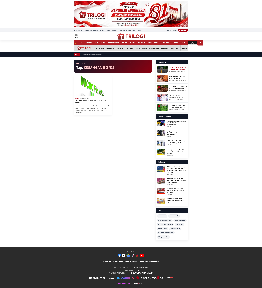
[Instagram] (137, 255)
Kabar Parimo (175, 48)
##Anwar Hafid (173, 216)
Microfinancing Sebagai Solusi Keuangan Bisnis (90, 101)
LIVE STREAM (183, 30)
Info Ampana (100, 48)
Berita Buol (130, 48)
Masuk (175, 30)
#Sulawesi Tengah (180, 220)
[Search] (200, 42)
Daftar (169, 30)
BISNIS (132, 43)
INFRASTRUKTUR (113, 43)
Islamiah (115, 30)
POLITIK (124, 43)
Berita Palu (164, 48)
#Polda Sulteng (175, 228)
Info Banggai (110, 48)
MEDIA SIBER (131, 261)
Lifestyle (122, 30)
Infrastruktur (94, 30)
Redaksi (107, 261)
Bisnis (87, 30)
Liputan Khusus (131, 30)
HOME (82, 43)
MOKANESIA (124, 283)
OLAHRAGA (166, 43)
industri (108, 30)
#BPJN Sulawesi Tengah (165, 224)
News (75, 30)
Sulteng (80, 30)
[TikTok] (132, 255)
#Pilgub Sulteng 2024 (164, 220)
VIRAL (183, 43)
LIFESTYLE (141, 43)
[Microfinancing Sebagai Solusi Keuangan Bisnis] (93, 85)
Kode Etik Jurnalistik (149, 261)
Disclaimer (118, 261)
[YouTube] (142, 255)
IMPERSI (175, 43)
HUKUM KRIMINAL (153, 43)
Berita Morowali (154, 48)
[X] (123, 255)
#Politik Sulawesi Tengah (166, 233)
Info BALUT (120, 48)
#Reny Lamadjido (163, 237)
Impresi (102, 30)
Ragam (140, 30)
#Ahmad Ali (179, 224)
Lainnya (184, 48)
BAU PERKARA (100, 43)
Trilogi (137, 270)
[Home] (76, 42)
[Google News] (128, 255)
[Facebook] (119, 255)
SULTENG (89, 43)
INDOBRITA (125, 277)
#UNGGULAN (162, 216)
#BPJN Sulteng (162, 228)
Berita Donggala (141, 48)
